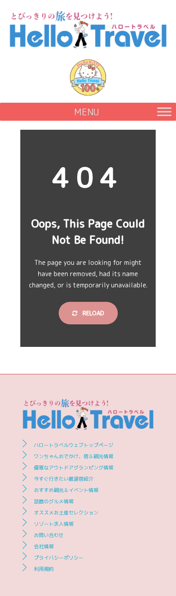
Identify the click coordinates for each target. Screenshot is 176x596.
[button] (86, 112)
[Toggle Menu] (164, 111)
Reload (92, 313)
